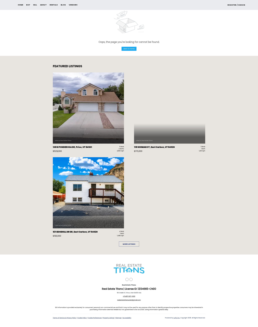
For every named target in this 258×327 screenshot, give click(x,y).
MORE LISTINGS (129, 244)
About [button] (43, 5)
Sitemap (118, 318)
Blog (63, 5)
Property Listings (108, 318)
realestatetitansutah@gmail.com (129, 300)
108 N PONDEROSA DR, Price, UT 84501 (72, 147)
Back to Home (129, 49)
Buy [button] (28, 5)
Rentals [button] (54, 5)
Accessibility (127, 318)
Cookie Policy (82, 318)
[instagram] (131, 279)
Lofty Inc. (177, 318)
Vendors (73, 5)
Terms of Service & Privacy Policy (64, 318)
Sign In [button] (241, 5)
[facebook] (126, 279)
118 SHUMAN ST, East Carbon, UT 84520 (154, 147)
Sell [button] (35, 5)
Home (20, 5)
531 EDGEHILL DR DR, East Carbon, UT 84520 (75, 231)
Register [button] (232, 5)
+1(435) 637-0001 (129, 296)
